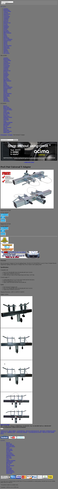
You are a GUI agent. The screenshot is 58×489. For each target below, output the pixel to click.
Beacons (5, 105)
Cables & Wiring (7, 11)
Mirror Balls (6, 124)
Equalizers (5, 25)
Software (5, 44)
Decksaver (5, 21)
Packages (5, 36)
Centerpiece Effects (7, 109)
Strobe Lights (6, 132)
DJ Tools (5, 24)
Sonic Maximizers (7, 45)
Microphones (6, 31)
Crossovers (5, 20)
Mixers (5, 34)
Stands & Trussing (7, 131)
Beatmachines (6, 10)
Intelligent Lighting (7, 117)
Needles (5, 35)
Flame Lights (6, 112)
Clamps (5, 110)
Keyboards (5, 30)
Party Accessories (7, 127)
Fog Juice (5, 114)
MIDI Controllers (7, 32)
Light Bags (5, 118)
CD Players (6, 15)
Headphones (6, 26)
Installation (5, 27)
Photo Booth (6, 38)
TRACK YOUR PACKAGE (32, 431)
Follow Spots (6, 116)
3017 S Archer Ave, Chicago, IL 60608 (10, 426)
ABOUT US (3, 432)
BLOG (2, 433)
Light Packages (6, 123)
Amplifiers (5, 8)
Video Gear (6, 51)
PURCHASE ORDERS (21, 432)
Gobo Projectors (10, 454)
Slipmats (5, 43)
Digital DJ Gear (6, 22)
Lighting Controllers (7, 122)
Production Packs (7, 40)
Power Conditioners (7, 39)
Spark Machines (9, 470)
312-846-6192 (26, 426)
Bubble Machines (7, 108)
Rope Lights (6, 130)
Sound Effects (6, 48)
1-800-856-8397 (47, 426)
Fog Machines (6, 113)
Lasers (4, 121)
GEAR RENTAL (21, 431)
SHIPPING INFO (11, 432)
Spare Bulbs (9, 469)
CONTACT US (4, 431)
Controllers (5, 19)
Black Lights (6, 107)
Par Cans (5, 126)
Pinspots (5, 128)
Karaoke (5, 29)
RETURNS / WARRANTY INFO (48, 431)
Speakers (5, 49)
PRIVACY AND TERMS (48, 432)
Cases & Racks (6, 13)
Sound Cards (6, 46)
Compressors (6, 17)
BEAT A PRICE (12, 431)
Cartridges (5, 12)
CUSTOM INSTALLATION (35, 432)
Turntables (5, 50)
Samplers (5, 41)
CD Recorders (6, 16)
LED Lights (6, 119)
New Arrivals (6, 53)
